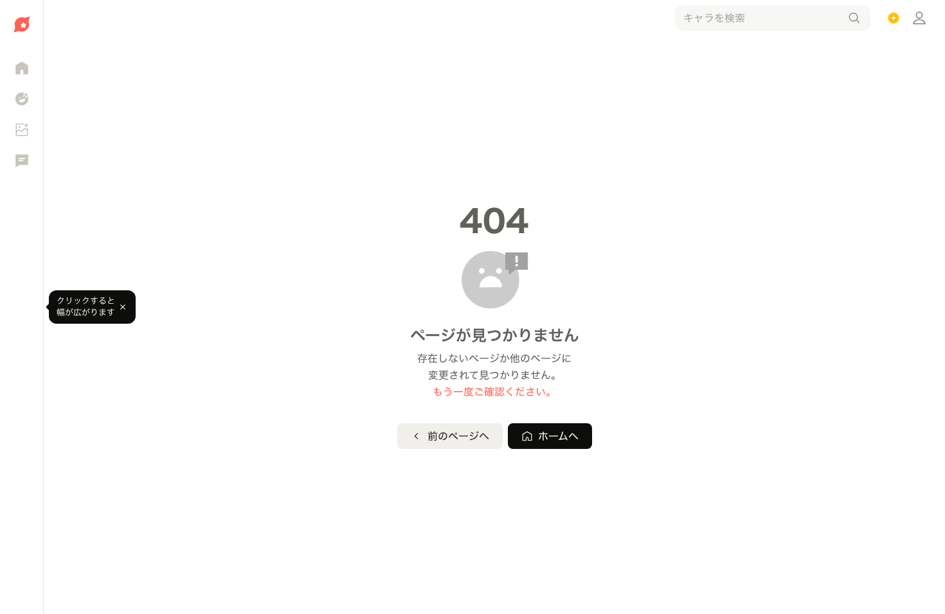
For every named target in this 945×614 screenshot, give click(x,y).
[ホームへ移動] (21, 24)
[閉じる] (123, 307)
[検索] (854, 18)
